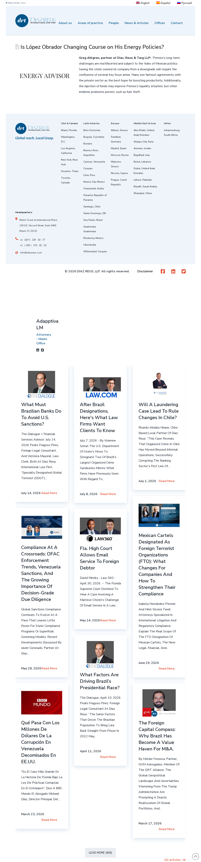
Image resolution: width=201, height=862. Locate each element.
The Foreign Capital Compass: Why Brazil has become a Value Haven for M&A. (157, 736)
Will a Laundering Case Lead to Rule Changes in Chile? (159, 411)
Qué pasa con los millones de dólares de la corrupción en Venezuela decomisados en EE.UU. (40, 742)
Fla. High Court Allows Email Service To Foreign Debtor (99, 558)
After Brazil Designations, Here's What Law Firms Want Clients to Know (99, 417)
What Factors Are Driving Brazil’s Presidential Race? (100, 681)
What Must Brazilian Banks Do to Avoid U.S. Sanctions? (41, 414)
